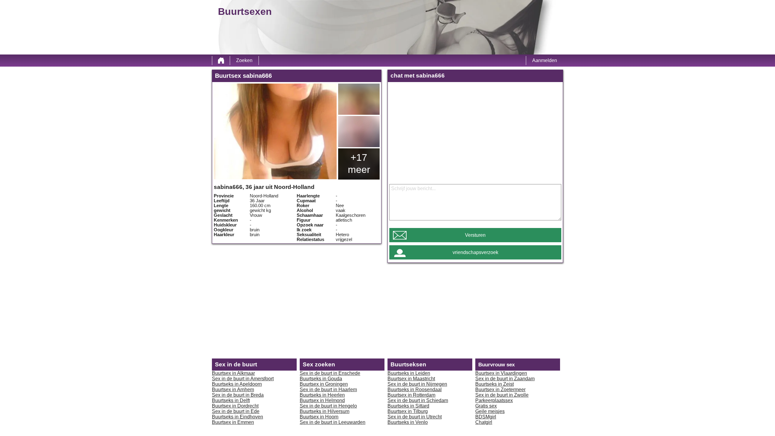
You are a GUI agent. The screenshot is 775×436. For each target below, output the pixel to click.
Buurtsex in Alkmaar (233, 373)
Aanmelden (544, 60)
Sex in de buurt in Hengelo (328, 405)
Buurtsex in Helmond (322, 400)
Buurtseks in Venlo (408, 422)
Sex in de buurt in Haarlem (328, 389)
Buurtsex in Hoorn (319, 416)
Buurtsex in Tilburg (408, 411)
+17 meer (359, 163)
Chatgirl (483, 422)
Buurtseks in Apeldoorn (237, 384)
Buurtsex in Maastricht (411, 378)
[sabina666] (275, 131)
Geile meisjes (490, 411)
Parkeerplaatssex (494, 400)
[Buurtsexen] (221, 60)
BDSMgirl (485, 416)
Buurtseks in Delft (231, 400)
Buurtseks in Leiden (409, 373)
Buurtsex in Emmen (233, 422)
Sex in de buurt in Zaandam (505, 378)
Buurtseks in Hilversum (324, 411)
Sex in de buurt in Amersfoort (243, 378)
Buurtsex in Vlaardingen (501, 373)
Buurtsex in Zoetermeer (500, 389)
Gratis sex (486, 405)
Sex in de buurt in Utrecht (415, 416)
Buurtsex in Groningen (324, 384)
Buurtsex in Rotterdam (411, 395)
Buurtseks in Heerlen (322, 395)
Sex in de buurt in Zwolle (502, 395)
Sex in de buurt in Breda (238, 395)
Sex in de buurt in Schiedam (418, 400)
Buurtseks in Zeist (494, 384)
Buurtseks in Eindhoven (237, 416)
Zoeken (244, 60)
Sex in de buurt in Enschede (330, 373)
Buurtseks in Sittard (408, 405)
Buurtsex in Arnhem (233, 389)
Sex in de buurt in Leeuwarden (332, 422)
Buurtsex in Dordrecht (235, 405)
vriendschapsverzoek (475, 252)
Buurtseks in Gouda (321, 378)
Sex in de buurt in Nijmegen (417, 384)
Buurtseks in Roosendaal (415, 389)
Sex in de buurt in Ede (235, 411)
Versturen (475, 235)
